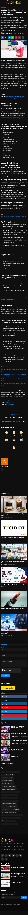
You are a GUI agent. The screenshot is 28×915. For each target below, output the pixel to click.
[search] (26, 2)
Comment (3, 658)
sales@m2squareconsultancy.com (11, 400)
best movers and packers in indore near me (11, 818)
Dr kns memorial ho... (15, 883)
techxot (2, 540)
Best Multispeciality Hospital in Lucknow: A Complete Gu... (18, 881)
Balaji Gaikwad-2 (5, 466)
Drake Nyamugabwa (14, 729)
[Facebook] (2, 855)
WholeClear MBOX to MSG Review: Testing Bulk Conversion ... (13, 585)
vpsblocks (2, 635)
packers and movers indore (7, 777)
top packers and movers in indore (9, 786)
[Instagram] (9, 855)
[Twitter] (6, 855)
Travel (3, 772)
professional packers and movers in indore (11, 809)
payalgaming (13, 750)
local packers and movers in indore (9, 803)
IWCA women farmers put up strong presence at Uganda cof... (19, 734)
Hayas (2, 588)
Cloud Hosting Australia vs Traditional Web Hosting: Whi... (12, 632)
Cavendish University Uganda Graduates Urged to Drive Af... (17, 727)
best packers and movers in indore (9, 789)
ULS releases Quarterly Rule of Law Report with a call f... (18, 755)
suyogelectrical (4, 611)
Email (2, 653)
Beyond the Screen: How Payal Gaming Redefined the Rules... (17, 748)
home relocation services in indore (9, 812)
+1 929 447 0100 (10, 404)
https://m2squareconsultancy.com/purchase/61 (15, 216)
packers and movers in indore (13, 772)
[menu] (1, 2)
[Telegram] (17, 855)
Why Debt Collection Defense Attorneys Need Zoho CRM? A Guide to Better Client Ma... (14, 416)
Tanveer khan (13, 876)
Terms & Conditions (5, 907)
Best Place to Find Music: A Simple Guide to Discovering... (18, 866)
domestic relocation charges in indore (9, 806)
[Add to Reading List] (23, 37)
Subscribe (24, 897)
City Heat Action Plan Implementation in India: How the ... (13, 562)
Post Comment (5, 675)
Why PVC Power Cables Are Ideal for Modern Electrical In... (12, 609)
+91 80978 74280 (10, 402)
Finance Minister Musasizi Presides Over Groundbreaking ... (19, 741)
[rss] (6, 859)
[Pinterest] (20, 855)
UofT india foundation (5, 564)
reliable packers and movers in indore (9, 797)
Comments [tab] (4, 643)
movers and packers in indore (8, 774)
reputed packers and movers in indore (10, 823)
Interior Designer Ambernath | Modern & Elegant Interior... (13, 514)
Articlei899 (12, 868)
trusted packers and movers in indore (9, 795)
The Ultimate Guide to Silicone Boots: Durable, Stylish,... (18, 874)
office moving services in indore (8, 820)
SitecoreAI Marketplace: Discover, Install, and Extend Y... (12, 538)
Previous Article (14, 414)
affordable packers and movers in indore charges (12, 815)
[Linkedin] (2, 859)
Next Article (13, 420)
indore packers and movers (7, 783)
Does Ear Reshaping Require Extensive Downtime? (14, 421)
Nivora (2, 517)
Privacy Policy (14, 907)
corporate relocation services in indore (10, 800)
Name (2, 647)
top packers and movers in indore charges (10, 792)
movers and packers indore (7, 780)
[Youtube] (13, 855)
